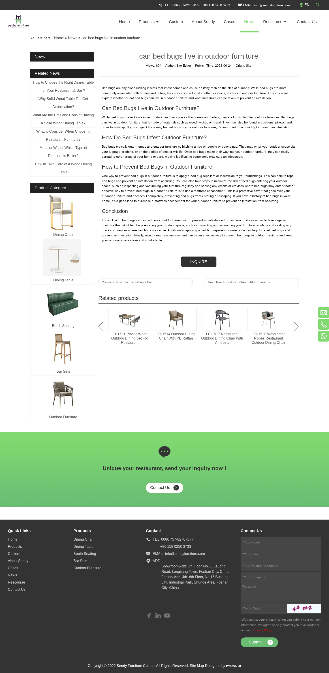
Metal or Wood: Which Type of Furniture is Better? (63, 152)
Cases (13, 568)
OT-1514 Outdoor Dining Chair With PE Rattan (175, 336)
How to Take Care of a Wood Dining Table (63, 168)
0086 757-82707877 (186, 5)
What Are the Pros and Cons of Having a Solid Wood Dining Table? (63, 119)
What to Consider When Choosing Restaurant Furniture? (63, 135)
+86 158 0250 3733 (216, 5)
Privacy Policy (262, 630)
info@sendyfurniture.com (272, 5)
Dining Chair (63, 234)
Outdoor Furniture (63, 417)
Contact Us (160, 487)
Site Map (197, 666)
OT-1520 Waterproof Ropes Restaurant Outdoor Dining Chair (268, 338)
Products (15, 546)
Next (296, 326)
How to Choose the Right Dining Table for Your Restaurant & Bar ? (63, 86)
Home (12, 539)
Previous (100, 326)
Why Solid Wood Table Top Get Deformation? (63, 103)
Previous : (127, 282)
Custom (14, 554)
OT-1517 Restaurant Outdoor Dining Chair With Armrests (222, 338)
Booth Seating (63, 326)
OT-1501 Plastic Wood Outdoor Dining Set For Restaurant (129, 338)
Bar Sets (63, 371)
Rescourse (16, 582)
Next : (239, 282)
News (12, 575)
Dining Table (63, 280)
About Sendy (18, 561)
